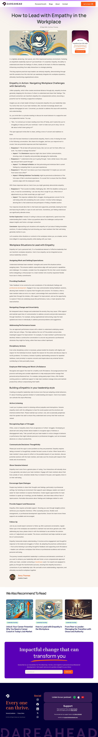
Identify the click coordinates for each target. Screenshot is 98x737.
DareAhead (39, 562)
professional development (17, 288)
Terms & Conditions (10, 713)
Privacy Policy (21, 713)
